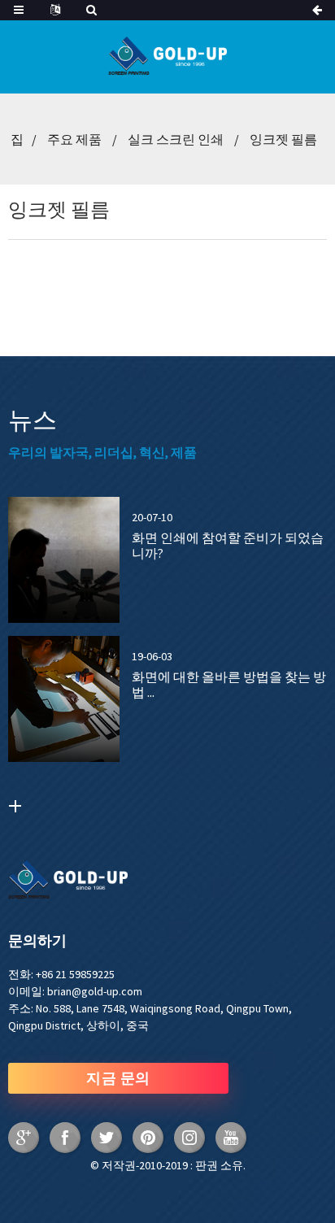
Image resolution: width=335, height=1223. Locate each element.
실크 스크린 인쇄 (176, 139)
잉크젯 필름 (283, 139)
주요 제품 (74, 139)
